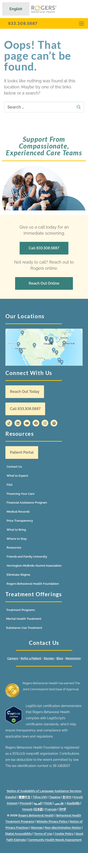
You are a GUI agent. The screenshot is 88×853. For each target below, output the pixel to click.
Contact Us (14, 466)
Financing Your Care (21, 493)
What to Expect (17, 475)
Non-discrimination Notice (63, 827)
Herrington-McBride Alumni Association (34, 565)
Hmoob (27, 809)
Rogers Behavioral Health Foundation (33, 583)
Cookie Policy (64, 833)
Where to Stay (17, 538)
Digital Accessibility (18, 833)
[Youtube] (26, 423)
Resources (14, 547)
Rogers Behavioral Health (36, 815)
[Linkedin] (17, 423)
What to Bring (16, 529)
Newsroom (73, 658)
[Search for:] (44, 107)
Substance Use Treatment (24, 627)
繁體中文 (24, 797)
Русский (26, 803)
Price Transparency (20, 520)
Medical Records (18, 511)
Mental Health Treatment (23, 618)
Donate (49, 658)
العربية (38, 803)
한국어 (67, 797)
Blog (59, 658)
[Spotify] (54, 423)
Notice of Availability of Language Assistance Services (44, 791)
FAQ (9, 484)
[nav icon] (81, 23)
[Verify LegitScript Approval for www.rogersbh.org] (13, 723)
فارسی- (59, 803)
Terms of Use (43, 833)
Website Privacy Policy (52, 821)
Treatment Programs (20, 610)
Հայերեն (73, 803)
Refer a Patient (31, 658)
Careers (12, 658)
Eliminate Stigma (18, 574)
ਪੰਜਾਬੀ (62, 809)
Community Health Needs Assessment (55, 839)
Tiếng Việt (40, 797)
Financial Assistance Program (27, 502)
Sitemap (37, 827)
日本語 (38, 809)
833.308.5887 (22, 23)
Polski (48, 803)
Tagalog (54, 797)
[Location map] (44, 347)
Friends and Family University (27, 556)
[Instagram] (45, 423)
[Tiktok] (8, 423)
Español (10, 797)
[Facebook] (35, 423)
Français (51, 809)
